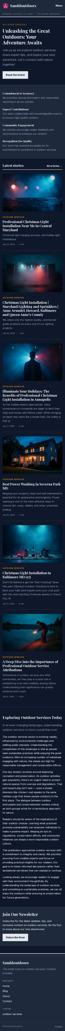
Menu (59, 5)
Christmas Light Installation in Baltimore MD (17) (27, 575)
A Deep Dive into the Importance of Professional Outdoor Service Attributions (30, 665)
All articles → (54, 165)
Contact (7, 1001)
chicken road (25, 792)
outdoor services (13, 217)
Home (6, 986)
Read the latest (15, 74)
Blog (5, 991)
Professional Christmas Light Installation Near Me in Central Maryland (27, 225)
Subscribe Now (15, 937)
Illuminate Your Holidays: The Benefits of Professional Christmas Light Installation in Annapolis (30, 395)
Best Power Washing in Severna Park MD (31, 486)
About (6, 996)
